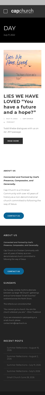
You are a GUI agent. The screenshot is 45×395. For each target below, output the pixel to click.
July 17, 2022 (12, 119)
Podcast (11, 122)
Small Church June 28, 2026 (20, 377)
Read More (13, 141)
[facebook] (22, 3)
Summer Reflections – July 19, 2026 (24, 365)
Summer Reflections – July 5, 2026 (23, 371)
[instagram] (26, 3)
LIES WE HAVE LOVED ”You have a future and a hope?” (21, 104)
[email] (18, 3)
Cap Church (28, 119)
